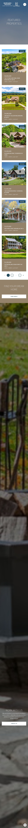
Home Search (14, 296)
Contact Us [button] (14, 723)
